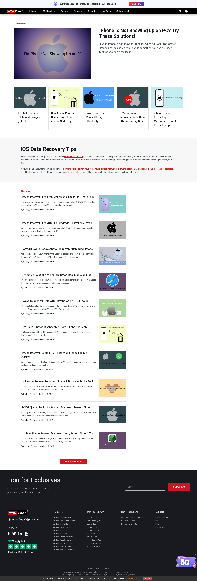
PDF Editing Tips (93, 530)
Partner (77, 11)
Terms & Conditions (102, 568)
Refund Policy (160, 527)
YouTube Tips (92, 537)
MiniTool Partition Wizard (62, 517)
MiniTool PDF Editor (60, 530)
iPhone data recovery (74, 156)
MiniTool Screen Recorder (62, 543)
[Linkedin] (20, 534)
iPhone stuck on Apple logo (132, 169)
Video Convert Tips (94, 540)
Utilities (32, 11)
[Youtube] (26, 534)
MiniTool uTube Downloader (63, 537)
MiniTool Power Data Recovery (64, 521)
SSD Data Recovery (128, 521)
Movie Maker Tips (93, 534)
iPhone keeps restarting (76, 169)
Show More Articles (73, 461)
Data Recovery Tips (94, 521)
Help (157, 524)
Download (124, 11)
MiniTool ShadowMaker (61, 524)
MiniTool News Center (129, 524)
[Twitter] (14, 534)
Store (108, 11)
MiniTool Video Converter (62, 540)
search (180, 11)
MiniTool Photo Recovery (62, 546)
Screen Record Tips (94, 543)
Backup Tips (91, 524)
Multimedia (48, 11)
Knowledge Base (93, 546)
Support (91, 11)
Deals (64, 11)
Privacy (90, 568)
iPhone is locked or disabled (159, 169)
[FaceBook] (8, 534)
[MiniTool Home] (15, 11)
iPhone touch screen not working (103, 169)
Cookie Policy (134, 578)
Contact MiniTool (161, 517)
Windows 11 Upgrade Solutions (132, 517)
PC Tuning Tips (92, 527)
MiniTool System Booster (62, 527)
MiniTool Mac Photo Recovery (64, 550)
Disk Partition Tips (93, 517)
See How (136, 4)
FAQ (156, 521)
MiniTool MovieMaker (60, 534)
